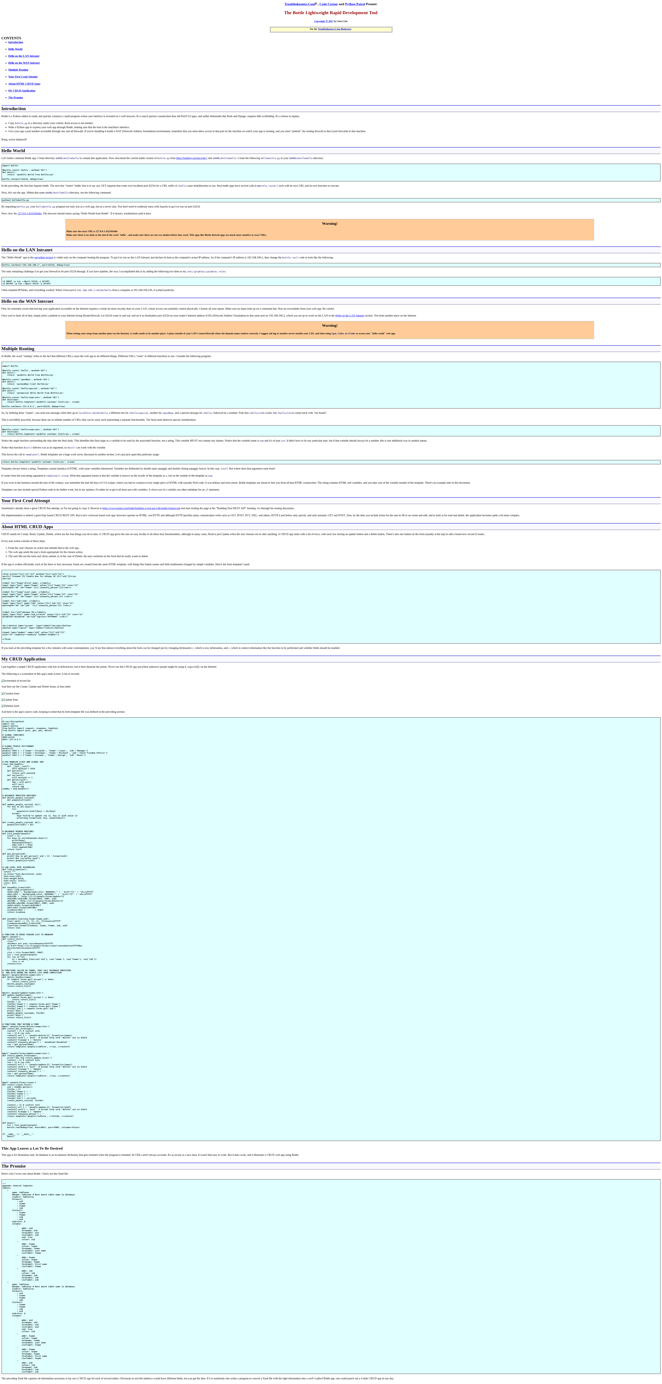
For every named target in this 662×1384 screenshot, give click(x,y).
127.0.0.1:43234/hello (30, 213)
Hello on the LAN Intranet (23, 56)
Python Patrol (355, 4)
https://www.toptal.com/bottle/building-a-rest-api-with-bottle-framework (141, 508)
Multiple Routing (18, 69)
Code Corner (328, 4)
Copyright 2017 (323, 21)
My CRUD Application (21, 90)
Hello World (15, 49)
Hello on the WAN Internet (24, 62)
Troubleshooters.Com (299, 4)
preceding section (43, 257)
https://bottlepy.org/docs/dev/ (191, 158)
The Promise (15, 97)
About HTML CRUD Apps (24, 83)
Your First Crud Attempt (23, 76)
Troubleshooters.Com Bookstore (334, 29)
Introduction (15, 42)
